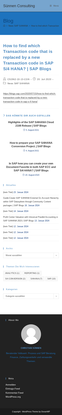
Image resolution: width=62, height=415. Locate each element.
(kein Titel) (8, 192)
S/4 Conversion (15, 279)
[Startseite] (4, 26)
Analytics (12, 273)
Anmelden (11, 384)
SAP (51, 279)
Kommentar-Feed (14, 392)
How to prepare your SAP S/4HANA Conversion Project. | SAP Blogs (31, 145)
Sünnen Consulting (19, 6)
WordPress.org (13, 396)
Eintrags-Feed (13, 388)
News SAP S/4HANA (18, 83)
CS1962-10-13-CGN (18, 79)
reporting (31, 273)
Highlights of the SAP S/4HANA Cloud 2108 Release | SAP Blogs (31, 124)
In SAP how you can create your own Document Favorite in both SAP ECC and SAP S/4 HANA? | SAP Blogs (31, 167)
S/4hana (36, 279)
